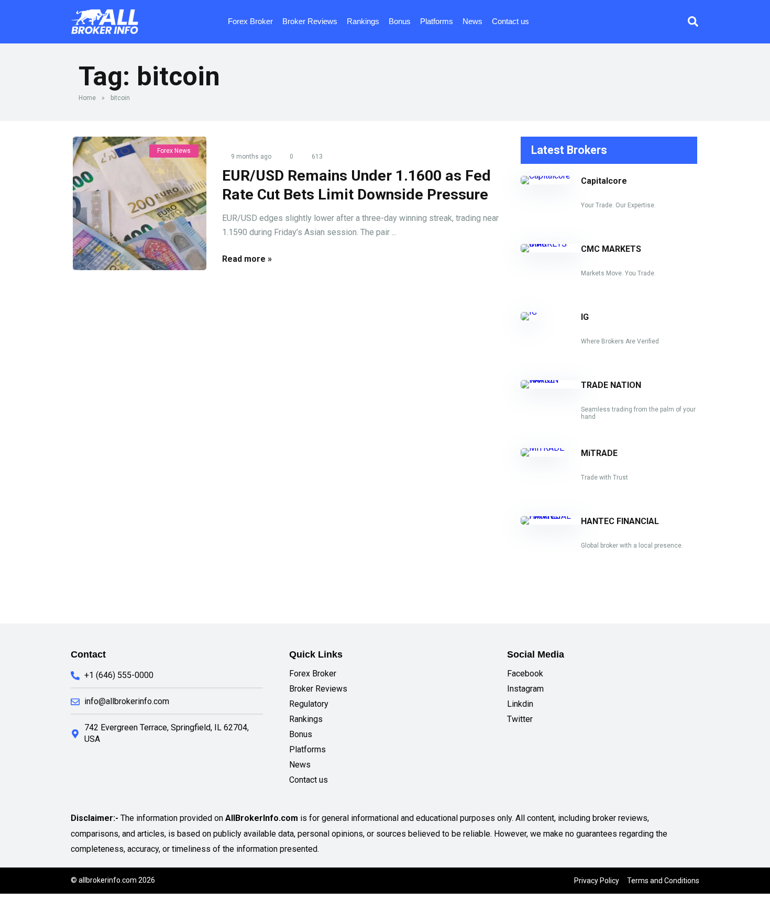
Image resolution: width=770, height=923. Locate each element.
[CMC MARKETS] (551, 244)
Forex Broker (250, 21)
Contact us (510, 21)
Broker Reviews (309, 21)
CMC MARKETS (611, 249)
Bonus (400, 21)
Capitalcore (604, 181)
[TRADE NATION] (551, 380)
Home (87, 98)
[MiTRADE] (542, 448)
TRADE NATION (611, 385)
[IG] (529, 312)
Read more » (247, 259)
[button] (693, 21)
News (472, 21)
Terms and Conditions (663, 880)
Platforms (436, 21)
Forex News (174, 150)
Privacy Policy (596, 880)
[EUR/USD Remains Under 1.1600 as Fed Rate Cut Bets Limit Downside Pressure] (139, 203)
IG (585, 317)
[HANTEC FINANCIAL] (551, 516)
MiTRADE (599, 453)
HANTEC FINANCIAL (620, 521)
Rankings (363, 21)
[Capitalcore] (545, 176)
